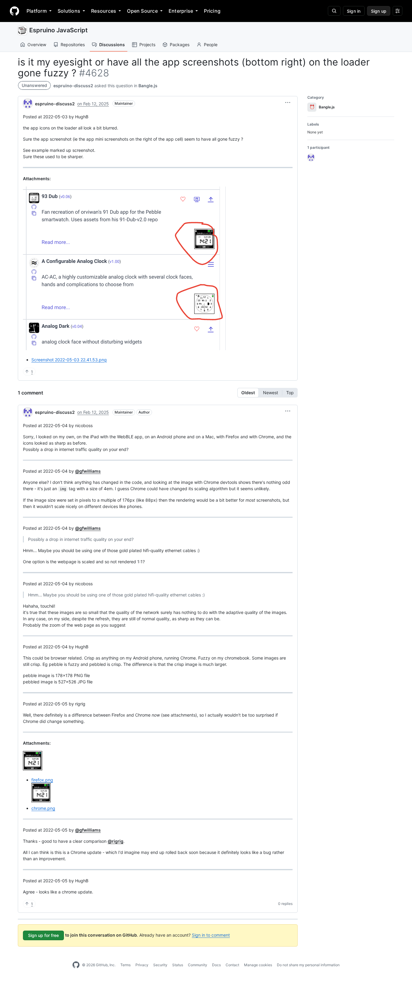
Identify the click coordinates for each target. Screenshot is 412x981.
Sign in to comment (211, 935)
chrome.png (43, 808)
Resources (103, 11)
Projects (147, 44)
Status (177, 965)
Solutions (69, 11)
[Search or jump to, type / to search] (334, 11)
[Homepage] (14, 11)
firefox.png (42, 779)
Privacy (141, 965)
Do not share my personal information (308, 965)
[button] (288, 102)
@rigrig (115, 841)
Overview (36, 44)
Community (197, 965)
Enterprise (181, 11)
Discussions (112, 44)
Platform (37, 11)
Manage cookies (258, 965)
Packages (179, 44)
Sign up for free (43, 935)
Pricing (212, 11)
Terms (125, 965)
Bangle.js (147, 85)
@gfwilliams (88, 471)
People (210, 44)
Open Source (142, 11)
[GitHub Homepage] (76, 965)
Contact (232, 965)
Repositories (73, 44)
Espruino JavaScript (58, 30)
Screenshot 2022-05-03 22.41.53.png (69, 359)
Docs (216, 965)
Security (160, 965)
